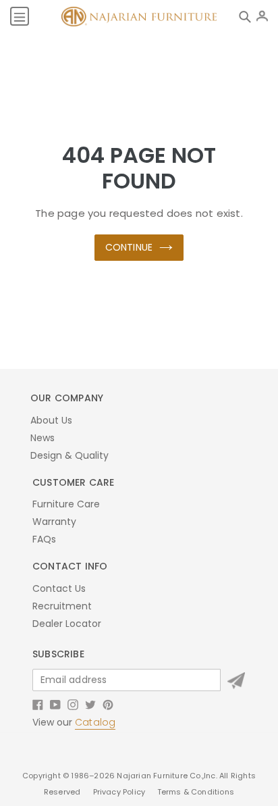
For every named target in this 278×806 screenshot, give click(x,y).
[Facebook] (37, 704)
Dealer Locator (66, 623)
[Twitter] (90, 704)
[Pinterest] (108, 704)
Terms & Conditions (196, 791)
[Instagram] (72, 704)
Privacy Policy (120, 791)
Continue (129, 247)
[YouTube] (55, 704)
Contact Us (59, 588)
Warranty (54, 521)
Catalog (95, 722)
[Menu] (19, 16)
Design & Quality (69, 455)
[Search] (247, 16)
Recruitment (62, 606)
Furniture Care (66, 504)
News (42, 438)
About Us (51, 420)
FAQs (44, 539)
